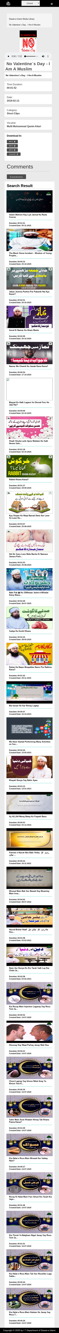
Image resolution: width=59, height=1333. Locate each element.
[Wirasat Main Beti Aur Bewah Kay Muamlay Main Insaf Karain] (29, 878)
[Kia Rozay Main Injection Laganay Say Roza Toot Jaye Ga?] (29, 993)
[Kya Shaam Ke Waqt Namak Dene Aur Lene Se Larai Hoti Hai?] (29, 502)
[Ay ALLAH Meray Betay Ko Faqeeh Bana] (29, 803)
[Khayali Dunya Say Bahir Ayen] (29, 767)
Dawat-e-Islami (15, 19)
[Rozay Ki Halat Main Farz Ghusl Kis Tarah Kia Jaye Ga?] (29, 1183)
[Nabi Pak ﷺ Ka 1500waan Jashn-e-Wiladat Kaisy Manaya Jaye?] (29, 579)
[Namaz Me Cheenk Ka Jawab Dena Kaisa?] (29, 353)
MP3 (11, 146)
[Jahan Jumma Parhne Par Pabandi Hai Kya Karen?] (29, 278)
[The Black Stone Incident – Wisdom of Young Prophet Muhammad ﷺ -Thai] (29, 240)
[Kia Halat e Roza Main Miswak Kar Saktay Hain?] (29, 1145)
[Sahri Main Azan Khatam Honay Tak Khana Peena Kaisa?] (29, 1106)
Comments (16, 177)
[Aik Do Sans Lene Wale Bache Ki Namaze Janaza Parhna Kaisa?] (29, 541)
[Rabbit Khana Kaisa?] (29, 466)
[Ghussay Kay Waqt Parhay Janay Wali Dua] (29, 1032)
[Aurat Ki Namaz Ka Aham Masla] (29, 317)
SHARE (13, 154)
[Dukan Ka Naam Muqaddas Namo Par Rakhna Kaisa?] (29, 654)
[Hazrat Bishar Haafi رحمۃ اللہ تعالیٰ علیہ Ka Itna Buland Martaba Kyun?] (29, 916)
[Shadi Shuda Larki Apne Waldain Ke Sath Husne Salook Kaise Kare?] (29, 427)
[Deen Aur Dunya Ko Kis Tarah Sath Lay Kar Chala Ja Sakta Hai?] (29, 955)
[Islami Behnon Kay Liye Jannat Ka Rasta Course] (29, 201)
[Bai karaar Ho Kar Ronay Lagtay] (29, 692)
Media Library (28, 19)
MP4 (11, 141)
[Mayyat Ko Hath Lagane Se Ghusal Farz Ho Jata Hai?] (29, 389)
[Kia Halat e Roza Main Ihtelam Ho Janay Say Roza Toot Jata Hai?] (29, 1299)
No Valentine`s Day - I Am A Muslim (24, 25)
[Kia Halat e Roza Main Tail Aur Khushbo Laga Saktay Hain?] (29, 1260)
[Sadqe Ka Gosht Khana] (29, 618)
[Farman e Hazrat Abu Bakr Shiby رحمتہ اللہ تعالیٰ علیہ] (29, 839)
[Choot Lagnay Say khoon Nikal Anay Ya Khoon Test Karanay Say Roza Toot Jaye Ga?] (29, 1068)
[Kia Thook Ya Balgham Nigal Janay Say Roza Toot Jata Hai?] (29, 1222)
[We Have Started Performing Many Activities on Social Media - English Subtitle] (29, 728)
